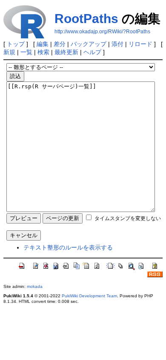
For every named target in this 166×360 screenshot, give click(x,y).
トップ (16, 44)
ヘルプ (92, 52)
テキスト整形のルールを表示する (68, 247)
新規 (9, 52)
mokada (35, 286)
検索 (43, 52)
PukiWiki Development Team (89, 295)
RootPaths (86, 19)
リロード (140, 44)
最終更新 (66, 52)
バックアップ (88, 44)
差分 (60, 44)
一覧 (26, 52)
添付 (117, 44)
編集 (43, 44)
